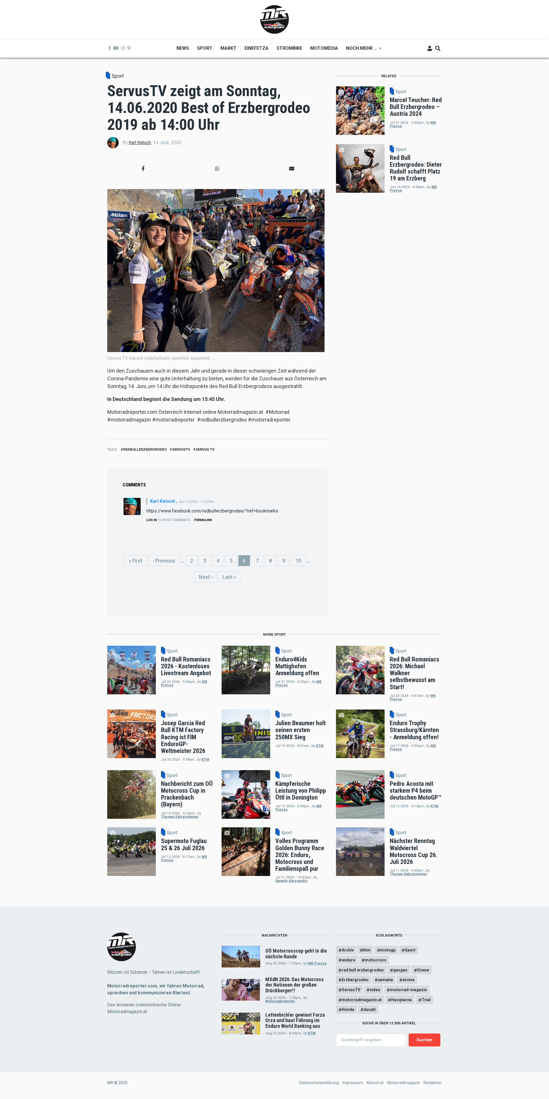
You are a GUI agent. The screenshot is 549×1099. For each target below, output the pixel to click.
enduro (348, 960)
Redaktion (432, 1082)
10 (300, 561)
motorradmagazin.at (362, 999)
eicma (408, 979)
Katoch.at (375, 1082)
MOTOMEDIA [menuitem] (324, 48)
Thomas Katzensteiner (180, 817)
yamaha (385, 979)
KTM (205, 760)
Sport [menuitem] (204, 48)
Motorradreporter (280, 1001)
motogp (387, 950)
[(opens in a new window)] (110, 48)
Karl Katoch (140, 142)
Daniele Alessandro (291, 881)
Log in (151, 520)
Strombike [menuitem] (289, 48)
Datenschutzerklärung (319, 1082)
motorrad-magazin (408, 989)
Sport (118, 76)
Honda (348, 1009)
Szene (423, 970)
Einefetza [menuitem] (256, 48)
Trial (426, 999)
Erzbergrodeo (355, 979)
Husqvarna (401, 999)
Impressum (353, 1082)
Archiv (348, 950)
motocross (375, 960)
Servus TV (205, 449)
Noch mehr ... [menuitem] (359, 50)
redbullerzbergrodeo (145, 449)
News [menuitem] (182, 48)
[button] (143, 168)
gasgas (400, 970)
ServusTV (181, 449)
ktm (367, 950)
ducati (370, 1009)
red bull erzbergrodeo (363, 970)
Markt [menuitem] (228, 48)
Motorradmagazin (403, 1082)
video (375, 989)
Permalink (203, 520)
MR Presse (317, 963)
